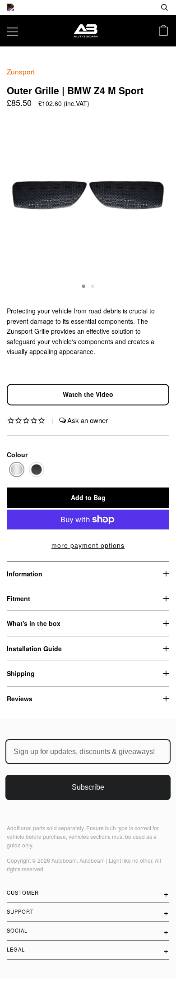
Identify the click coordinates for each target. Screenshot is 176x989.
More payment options (88, 545)
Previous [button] (22, 202)
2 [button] (92, 285)
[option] (88, 7)
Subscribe (88, 787)
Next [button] (152, 202)
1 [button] (83, 285)
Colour (17, 454)
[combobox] (135, 7)
